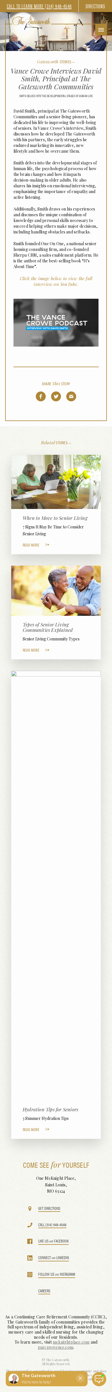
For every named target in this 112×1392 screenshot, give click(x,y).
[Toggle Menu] (101, 30)
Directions (95, 6)
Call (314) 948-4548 (52, 1224)
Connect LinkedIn (53, 1257)
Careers (44, 1291)
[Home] (31, 20)
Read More (31, 545)
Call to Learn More (39, 6)
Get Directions (49, 1208)
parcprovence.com (55, 1347)
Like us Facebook (53, 1241)
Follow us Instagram (56, 1274)
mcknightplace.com (71, 1342)
